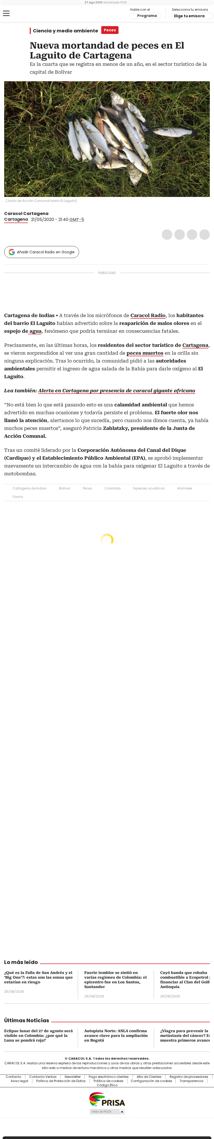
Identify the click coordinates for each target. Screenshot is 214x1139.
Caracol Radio (24, 14)
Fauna (18, 496)
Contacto (13, 1077)
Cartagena (16, 219)
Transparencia (191, 1081)
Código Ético (107, 1085)
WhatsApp (204, 234)
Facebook (167, 234)
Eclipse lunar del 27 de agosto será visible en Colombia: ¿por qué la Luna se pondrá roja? (38, 1035)
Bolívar (64, 488)
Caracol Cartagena (26, 214)
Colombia (112, 488)
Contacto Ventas (43, 1077)
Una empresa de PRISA (107, 1098)
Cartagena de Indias (29, 488)
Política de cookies (108, 1081)
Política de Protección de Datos (61, 1081)
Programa (147, 15)
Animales (184, 488)
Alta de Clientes (149, 1077)
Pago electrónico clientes (109, 1077)
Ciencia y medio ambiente (65, 31)
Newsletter (73, 1077)
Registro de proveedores (189, 1077)
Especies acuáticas (149, 488)
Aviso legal (19, 1081)
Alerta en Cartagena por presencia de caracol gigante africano (116, 390)
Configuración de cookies (151, 1081)
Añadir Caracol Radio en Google (46, 252)
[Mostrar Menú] (6, 13)
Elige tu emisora (189, 16)
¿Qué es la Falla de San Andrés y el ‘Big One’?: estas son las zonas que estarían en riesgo (38, 977)
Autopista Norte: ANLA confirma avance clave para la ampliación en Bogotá (116, 1035)
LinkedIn (192, 234)
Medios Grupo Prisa (107, 1111)
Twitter (179, 234)
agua (34, 331)
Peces (87, 488)
